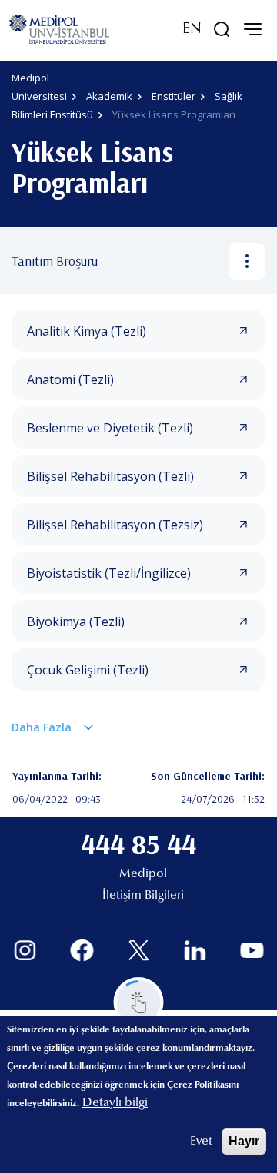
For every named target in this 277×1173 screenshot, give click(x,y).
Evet (201, 1141)
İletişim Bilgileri (143, 896)
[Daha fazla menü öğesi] (247, 261)
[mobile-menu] (252, 29)
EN (192, 29)
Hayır (244, 1141)
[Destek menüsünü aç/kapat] (139, 1002)
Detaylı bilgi (115, 1103)
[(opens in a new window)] (25, 950)
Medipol (143, 874)
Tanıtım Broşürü (55, 261)
